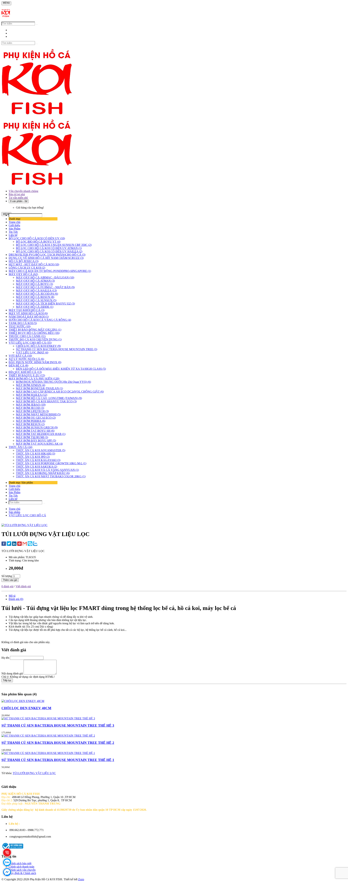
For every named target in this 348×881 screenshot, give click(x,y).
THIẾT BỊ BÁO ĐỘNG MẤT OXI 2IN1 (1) (35, 329)
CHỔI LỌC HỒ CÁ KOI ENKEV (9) (38, 345)
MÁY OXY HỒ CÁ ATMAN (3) (35, 280)
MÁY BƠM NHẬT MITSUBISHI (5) (38, 414)
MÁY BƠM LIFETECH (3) (32, 411)
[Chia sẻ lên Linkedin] (14, 544)
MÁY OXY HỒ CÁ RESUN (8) (35, 297)
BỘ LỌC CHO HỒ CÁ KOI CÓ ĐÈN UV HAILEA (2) (49, 251)
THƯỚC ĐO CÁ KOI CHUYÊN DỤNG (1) (35, 339)
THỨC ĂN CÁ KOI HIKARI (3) (35, 453)
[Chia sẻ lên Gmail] (24, 544)
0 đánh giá (7, 586)
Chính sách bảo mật (20, 863)
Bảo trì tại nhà (17, 194)
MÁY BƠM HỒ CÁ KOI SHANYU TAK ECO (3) (46, 401)
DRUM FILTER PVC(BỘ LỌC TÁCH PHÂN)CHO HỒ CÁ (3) (47, 254)
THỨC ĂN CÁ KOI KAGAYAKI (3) (38, 460)
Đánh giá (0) (16, 599)
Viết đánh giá (23, 586)
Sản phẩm (14, 512)
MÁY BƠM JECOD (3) (30, 407)
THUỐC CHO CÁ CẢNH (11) (27, 336)
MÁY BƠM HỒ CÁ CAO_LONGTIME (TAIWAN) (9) (49, 398)
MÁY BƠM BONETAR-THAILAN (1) (39, 388)
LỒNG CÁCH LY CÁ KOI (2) (27, 267)
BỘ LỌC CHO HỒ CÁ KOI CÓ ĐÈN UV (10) (37, 238)
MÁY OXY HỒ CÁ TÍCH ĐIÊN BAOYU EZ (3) (45, 303)
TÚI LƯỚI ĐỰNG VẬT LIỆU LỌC (34, 773)
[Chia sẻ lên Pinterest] (19, 544)
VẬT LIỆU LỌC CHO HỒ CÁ (27, 515)
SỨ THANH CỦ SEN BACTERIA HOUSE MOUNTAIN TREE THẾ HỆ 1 (57, 760)
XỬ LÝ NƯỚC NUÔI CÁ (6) (26, 359)
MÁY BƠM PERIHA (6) (30, 420)
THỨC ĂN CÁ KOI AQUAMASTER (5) (40, 450)
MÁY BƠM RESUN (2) (30, 424)
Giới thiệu (14, 225)
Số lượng (6, 576)
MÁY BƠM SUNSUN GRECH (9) (37, 427)
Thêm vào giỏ (10, 580)
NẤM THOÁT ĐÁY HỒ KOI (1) (29, 316)
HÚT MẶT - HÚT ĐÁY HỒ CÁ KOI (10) (34, 264)
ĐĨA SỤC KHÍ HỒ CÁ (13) (25, 372)
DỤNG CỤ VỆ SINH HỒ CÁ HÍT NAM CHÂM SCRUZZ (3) (46, 257)
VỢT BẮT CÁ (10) (20, 355)
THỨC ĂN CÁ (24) (20, 447)
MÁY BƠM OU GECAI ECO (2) (36, 417)
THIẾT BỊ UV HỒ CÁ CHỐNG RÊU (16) (34, 332)
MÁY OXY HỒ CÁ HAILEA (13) (36, 290)
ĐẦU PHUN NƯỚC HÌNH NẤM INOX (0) (35, 362)
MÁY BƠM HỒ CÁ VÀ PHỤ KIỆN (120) (34, 378)
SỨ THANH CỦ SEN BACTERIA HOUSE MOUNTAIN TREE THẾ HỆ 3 (57, 725)
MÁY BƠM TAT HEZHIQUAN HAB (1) (40, 434)
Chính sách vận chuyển (22, 869)
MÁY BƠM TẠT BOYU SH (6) (35, 430)
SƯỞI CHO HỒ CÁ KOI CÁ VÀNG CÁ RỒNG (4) (40, 319)
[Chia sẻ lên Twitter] (9, 544)
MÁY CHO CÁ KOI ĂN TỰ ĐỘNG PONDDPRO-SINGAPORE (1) (50, 270)
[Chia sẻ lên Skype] (30, 544)
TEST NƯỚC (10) (19, 326)
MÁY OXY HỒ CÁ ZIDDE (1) (34, 306)
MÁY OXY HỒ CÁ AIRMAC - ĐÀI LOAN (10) (45, 277)
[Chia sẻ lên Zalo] (35, 544)
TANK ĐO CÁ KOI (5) (23, 323)
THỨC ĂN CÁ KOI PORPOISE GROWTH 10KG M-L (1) (51, 463)
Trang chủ (14, 222)
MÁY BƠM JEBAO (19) (30, 404)
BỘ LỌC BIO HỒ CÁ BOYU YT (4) (38, 241)
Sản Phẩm (14, 228)
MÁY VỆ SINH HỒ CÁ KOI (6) (28, 313)
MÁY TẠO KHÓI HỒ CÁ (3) (26, 310)
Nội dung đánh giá (12, 673)
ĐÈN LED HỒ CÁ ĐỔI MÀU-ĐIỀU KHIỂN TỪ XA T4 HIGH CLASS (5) (61, 368)
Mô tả (12, 595)
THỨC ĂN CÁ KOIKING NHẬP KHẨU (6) (43, 473)
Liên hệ (13, 235)
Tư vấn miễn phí (18, 197)
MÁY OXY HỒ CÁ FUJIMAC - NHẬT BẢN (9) (45, 287)
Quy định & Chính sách (22, 873)
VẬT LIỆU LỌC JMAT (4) (32, 352)
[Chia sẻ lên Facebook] (3, 544)
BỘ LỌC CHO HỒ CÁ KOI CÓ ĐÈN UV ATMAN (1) (49, 248)
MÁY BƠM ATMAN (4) (30, 385)
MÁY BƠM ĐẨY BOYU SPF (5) (36, 440)
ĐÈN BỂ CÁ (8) (18, 365)
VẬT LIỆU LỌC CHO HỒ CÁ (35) (30, 342)
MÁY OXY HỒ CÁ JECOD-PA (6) (37, 293)
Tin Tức (13, 231)
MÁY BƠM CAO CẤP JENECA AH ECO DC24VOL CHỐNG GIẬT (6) (60, 391)
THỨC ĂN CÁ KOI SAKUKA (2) (36, 466)
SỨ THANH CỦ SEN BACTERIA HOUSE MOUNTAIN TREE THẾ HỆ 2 (57, 743)
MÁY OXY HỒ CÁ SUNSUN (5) (36, 300)
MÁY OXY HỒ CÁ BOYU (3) (34, 284)
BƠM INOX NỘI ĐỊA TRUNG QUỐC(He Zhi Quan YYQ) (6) (53, 381)
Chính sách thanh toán (21, 866)
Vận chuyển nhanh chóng (23, 191)
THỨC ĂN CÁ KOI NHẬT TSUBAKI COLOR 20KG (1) (51, 476)
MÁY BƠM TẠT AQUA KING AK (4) (39, 443)
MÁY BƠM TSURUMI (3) (32, 437)
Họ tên (5, 657)
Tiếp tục (7, 680)
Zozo (81, 879)
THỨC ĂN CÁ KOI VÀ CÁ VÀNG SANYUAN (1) (47, 469)
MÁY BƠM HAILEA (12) (31, 394)
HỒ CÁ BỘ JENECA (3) (23, 261)
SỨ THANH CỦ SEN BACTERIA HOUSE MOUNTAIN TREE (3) (56, 349)
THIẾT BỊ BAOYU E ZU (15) (27, 375)
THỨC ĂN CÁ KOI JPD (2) (33, 456)
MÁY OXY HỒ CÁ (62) (23, 274)
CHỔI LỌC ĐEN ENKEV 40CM (26, 708)
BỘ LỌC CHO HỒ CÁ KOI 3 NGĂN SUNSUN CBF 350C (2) (54, 244)
